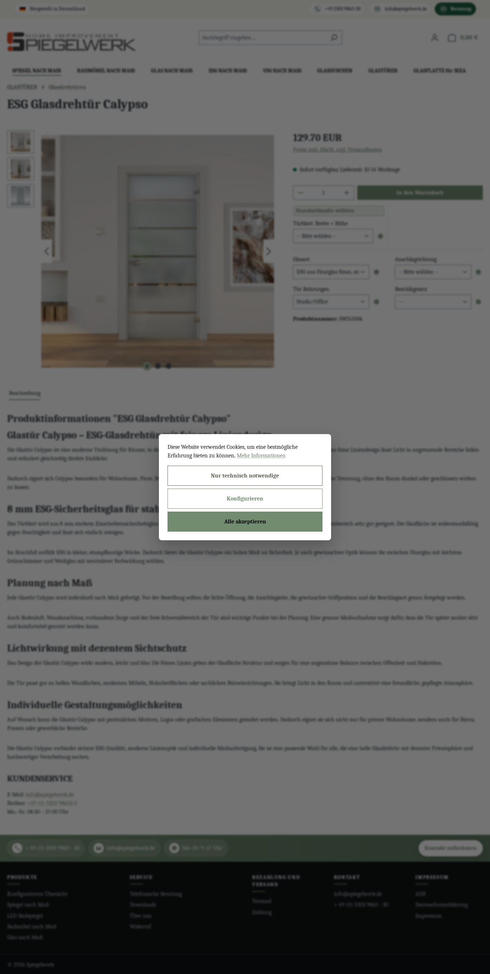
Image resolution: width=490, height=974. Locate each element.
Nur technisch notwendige (245, 475)
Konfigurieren (245, 498)
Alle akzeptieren (245, 521)
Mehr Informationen (261, 455)
